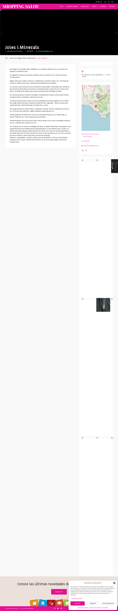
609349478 (30, 51)
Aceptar (77, 603)
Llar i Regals (18, 58)
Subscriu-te (59, 592)
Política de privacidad (95, 607)
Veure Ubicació (87, 136)
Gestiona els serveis (76, 598)
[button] (114, 583)
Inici (6, 58)
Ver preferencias (108, 603)
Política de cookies (83, 607)
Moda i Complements (28, 58)
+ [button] (84, 88)
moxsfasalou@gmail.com (45, 51)
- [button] (84, 90)
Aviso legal (105, 607)
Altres (12, 58)
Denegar (93, 603)
